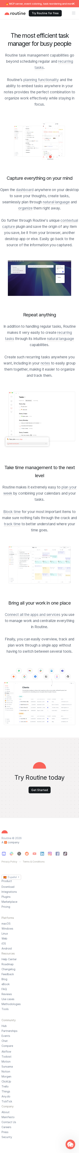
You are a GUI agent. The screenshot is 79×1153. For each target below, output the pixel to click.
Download (8, 886)
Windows (7, 928)
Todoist (7, 1056)
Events (6, 1036)
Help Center (9, 959)
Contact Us (9, 1122)
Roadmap (8, 964)
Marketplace (9, 901)
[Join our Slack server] (11, 853)
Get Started (39, 790)
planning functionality (41, 80)
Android (7, 948)
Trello (5, 1086)
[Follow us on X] (19, 853)
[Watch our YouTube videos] (34, 853)
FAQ (4, 989)
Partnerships (9, 1031)
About (6, 1112)
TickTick (7, 1101)
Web (4, 938)
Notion (6, 1071)
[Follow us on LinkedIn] (42, 853)
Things (6, 1091)
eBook (6, 984)
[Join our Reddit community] (27, 853)
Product (7, 881)
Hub (4, 1026)
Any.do (6, 1096)
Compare (7, 1045)
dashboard (25, 190)
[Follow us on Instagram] (50, 853)
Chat (5, 1041)
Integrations (9, 891)
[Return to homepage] (15, 13)
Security (7, 1137)
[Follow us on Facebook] (57, 853)
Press (5, 1132)
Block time (12, 512)
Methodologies (11, 1004)
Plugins (6, 896)
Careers (6, 1127)
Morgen (6, 1076)
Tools (5, 1009)
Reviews (7, 994)
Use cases (8, 999)
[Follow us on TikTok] (65, 853)
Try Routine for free (45, 13)
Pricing (6, 906)
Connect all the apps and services (32, 614)
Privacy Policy (9, 862)
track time (12, 524)
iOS (4, 943)
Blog (4, 979)
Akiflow (6, 1051)
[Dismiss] (73, 3)
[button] (70, 1144)
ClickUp (6, 1081)
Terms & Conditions (34, 862)
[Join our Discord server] (4, 853)
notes (45, 363)
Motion (6, 1061)
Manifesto (8, 1117)
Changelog (8, 969)
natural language (56, 202)
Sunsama (7, 1066)
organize (25, 208)
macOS (6, 923)
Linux (5, 933)
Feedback (8, 974)
